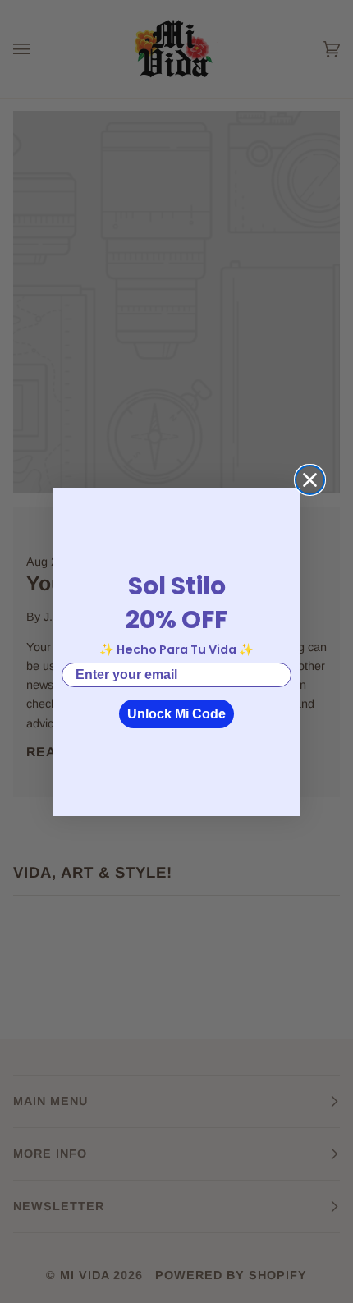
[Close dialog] (310, 480)
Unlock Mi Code (176, 714)
